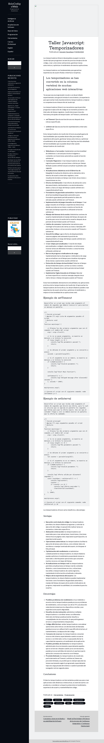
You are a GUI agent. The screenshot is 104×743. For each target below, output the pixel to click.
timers (47, 706)
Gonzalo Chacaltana (66, 52)
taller (68, 703)
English (10, 48)
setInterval (48, 703)
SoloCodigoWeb (14, 5)
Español (10, 51)
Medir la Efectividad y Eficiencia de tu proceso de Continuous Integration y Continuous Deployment (78, 722)
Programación (13, 34)
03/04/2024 (79, 52)
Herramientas (12, 38)
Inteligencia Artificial (12, 20)
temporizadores (79, 703)
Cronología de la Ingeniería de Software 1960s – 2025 (14, 145)
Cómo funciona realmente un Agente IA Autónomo (14, 83)
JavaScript (67, 700)
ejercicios (57, 700)
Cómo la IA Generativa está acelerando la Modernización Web (14, 123)
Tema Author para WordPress (61, 741)
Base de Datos (13, 31)
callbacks (47, 700)
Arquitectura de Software (13, 26)
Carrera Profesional (12, 43)
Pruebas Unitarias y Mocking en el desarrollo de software (14, 155)
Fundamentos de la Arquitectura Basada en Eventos (14, 177)
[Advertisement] (20, 198)
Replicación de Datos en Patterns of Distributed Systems (14, 93)
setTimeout (59, 703)
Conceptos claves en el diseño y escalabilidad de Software (54, 720)
